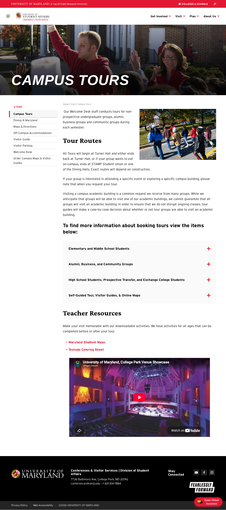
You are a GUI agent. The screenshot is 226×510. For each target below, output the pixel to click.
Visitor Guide (21, 139)
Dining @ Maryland (25, 120)
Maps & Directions (24, 126)
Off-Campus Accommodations (32, 132)
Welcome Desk (22, 151)
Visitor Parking (22, 145)
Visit (19, 106)
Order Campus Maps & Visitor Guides (32, 160)
